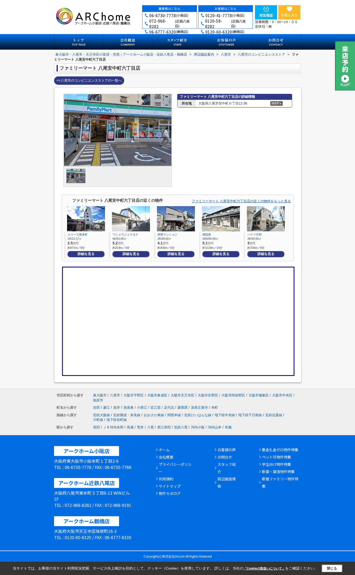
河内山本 (214, 427)
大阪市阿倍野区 (233, 395)
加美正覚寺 (199, 407)
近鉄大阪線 (101, 415)
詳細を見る (86, 254)
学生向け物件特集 (276, 464)
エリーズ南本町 (78, 234)
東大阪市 (100, 395)
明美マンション (167, 234)
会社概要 (166, 457)
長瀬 (130, 427)
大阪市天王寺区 (182, 395)
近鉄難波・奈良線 (126, 415)
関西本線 (174, 415)
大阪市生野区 (208, 395)
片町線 (98, 420)
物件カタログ (170, 493)
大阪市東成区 (157, 395)
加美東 (128, 407)
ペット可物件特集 (276, 457)
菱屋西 (183, 407)
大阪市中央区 (282, 395)
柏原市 (98, 400)
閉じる (332, 568)
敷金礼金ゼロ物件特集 (280, 449)
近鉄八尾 (181, 427)
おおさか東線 (154, 415)
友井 (116, 407)
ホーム (164, 449)
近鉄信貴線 (273, 415)
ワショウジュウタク (125, 234)
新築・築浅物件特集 (278, 471)
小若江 (142, 407)
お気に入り (289, 14)
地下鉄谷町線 (117, 420)
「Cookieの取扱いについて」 (264, 568)
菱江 (106, 407)
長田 (96, 427)
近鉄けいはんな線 (197, 415)
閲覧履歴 (266, 15)
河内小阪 (198, 427)
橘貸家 (206, 234)
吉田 (96, 407)
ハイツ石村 (254, 234)
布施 (228, 427)
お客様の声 (227, 449)
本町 (214, 407)
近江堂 (155, 407)
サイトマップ (170, 486)
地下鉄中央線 (225, 415)
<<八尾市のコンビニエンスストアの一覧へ (89, 80)
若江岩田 (164, 427)
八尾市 (115, 395)
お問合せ (225, 457)
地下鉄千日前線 (250, 415)
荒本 (140, 427)
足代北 (169, 407)
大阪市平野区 (133, 395)
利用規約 (166, 478)
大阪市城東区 (258, 395)
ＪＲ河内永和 (113, 427)
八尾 (150, 427)
